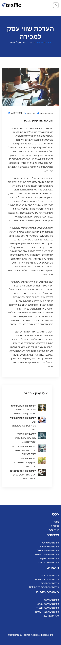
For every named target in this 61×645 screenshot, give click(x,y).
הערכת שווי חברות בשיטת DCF (44, 587)
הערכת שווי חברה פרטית (23, 405)
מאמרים (40, 42)
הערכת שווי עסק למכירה (47, 562)
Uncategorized (46, 113)
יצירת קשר (54, 530)
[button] (55, 5)
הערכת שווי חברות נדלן (48, 550)
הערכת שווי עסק (28, 458)
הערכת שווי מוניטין (50, 542)
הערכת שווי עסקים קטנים (23, 471)
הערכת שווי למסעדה (49, 546)
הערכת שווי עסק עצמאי (24, 446)
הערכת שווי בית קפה (49, 558)
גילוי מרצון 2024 (51, 615)
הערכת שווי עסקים (50, 575)
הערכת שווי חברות (26, 434)
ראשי (48, 42)
